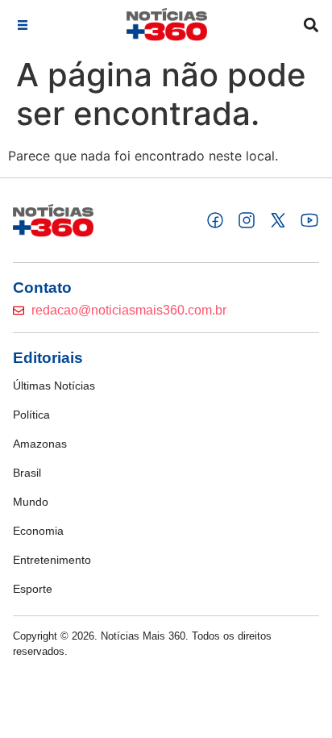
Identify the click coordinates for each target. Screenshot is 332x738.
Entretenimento (52, 559)
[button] (22, 24)
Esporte (32, 588)
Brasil (27, 472)
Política (31, 414)
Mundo (30, 501)
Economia (38, 530)
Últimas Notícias (54, 385)
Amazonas (40, 443)
